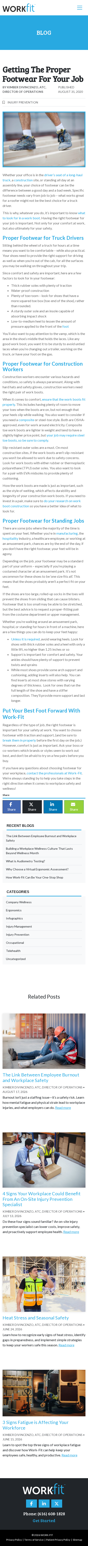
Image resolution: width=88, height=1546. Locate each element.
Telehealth (13, 951)
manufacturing (67, 533)
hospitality (10, 538)
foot (65, 326)
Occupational (15, 942)
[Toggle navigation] (79, 8)
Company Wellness (19, 902)
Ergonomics (14, 910)
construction (23, 180)
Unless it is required (25, 639)
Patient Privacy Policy (58, 1539)
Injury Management (19, 926)
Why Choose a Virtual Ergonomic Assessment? (37, 869)
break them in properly (19, 740)
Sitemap (77, 1539)
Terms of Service (34, 1539)
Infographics (14, 918)
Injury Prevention (22, 102)
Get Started (44, 1520)
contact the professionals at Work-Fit (54, 773)
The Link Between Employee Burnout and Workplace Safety (41, 838)
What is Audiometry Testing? (25, 861)
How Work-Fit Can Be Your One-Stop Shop (34, 877)
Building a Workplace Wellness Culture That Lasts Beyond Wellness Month (39, 851)
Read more (63, 1107)
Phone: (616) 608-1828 (44, 1514)
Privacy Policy (14, 1539)
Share (11, 809)
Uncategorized (16, 959)
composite (26, 420)
